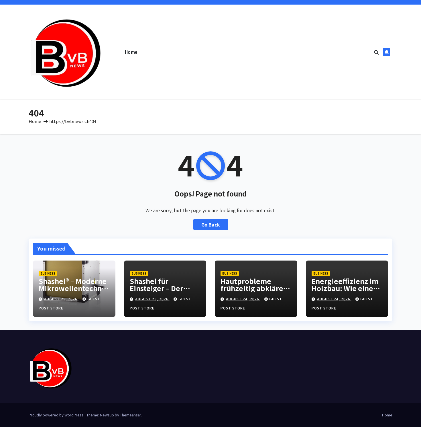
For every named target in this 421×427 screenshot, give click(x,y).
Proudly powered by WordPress (56, 415)
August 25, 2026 (61, 298)
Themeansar (130, 415)
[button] (376, 52)
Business (47, 273)
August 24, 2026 (243, 298)
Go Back (210, 224)
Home (131, 52)
